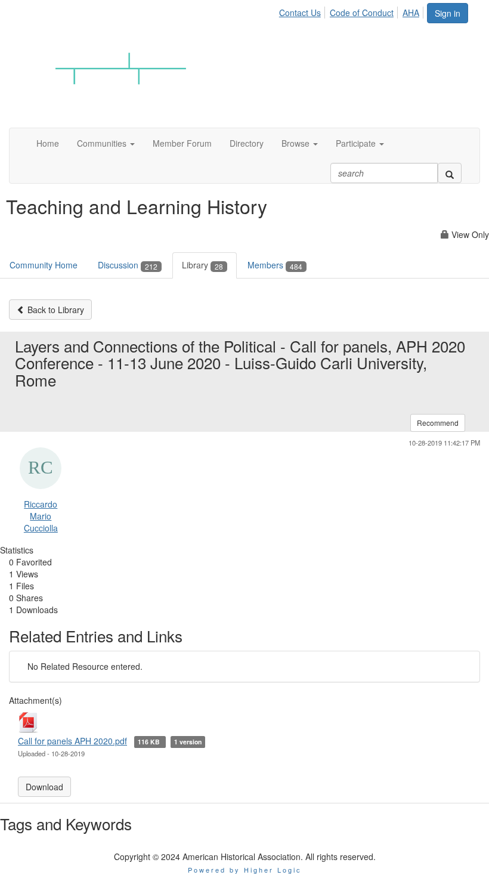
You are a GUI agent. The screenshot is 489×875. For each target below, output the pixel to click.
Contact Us (300, 12)
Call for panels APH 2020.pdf (72, 741)
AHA (411, 12)
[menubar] (352, 10)
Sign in (447, 13)
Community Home (44, 265)
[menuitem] (303, 10)
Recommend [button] (438, 423)
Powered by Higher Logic (245, 869)
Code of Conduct (362, 12)
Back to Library (54, 310)
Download (44, 787)
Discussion (127, 265)
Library (202, 265)
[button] (106, 143)
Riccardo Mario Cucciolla (41, 516)
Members (274, 265)
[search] (450, 173)
